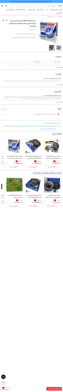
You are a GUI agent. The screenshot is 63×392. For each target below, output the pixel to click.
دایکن (31, 29)
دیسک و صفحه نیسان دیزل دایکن (12, 126)
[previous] (60, 153)
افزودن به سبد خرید (53, 389)
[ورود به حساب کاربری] (6, 5)
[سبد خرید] (2, 6)
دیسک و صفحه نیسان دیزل (29, 126)
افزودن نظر (4, 109)
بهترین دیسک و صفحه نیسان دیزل (47, 126)
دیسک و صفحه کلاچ (52, 16)
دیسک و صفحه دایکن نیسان (48, 128)
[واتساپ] (3, 382)
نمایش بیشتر (59, 67)
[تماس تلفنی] (3, 377)
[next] (3, 153)
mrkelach (60, 16)
